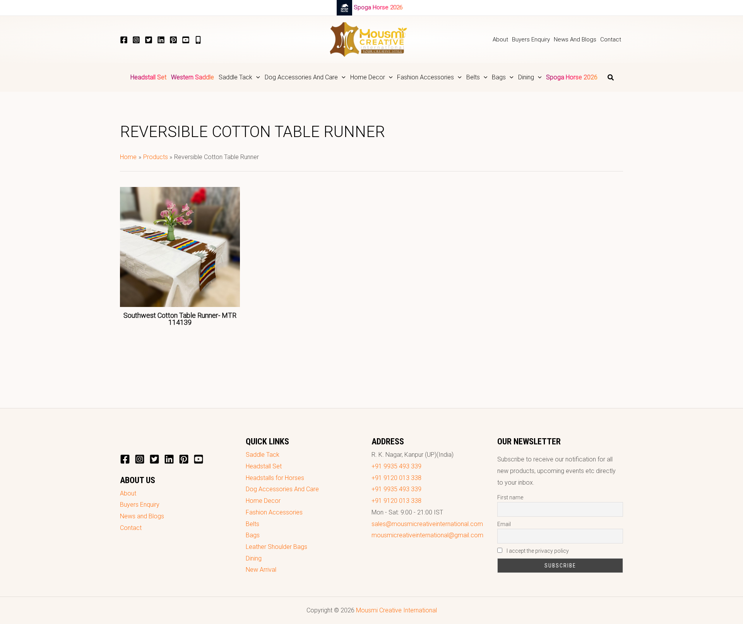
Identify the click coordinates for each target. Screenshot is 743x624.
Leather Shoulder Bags (276, 546)
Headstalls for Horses (275, 478)
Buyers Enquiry (139, 504)
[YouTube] (186, 40)
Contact (131, 527)
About (128, 493)
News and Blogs (142, 516)
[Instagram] (136, 40)
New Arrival (261, 569)
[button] (256, 77)
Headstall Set (264, 466)
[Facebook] (124, 40)
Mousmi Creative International (396, 610)
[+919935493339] (198, 40)
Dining (254, 558)
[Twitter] (148, 40)
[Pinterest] (173, 40)
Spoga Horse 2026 (378, 7)
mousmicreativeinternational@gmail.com (427, 535)
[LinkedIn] (161, 40)
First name (510, 497)
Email (504, 524)
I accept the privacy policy (537, 551)
